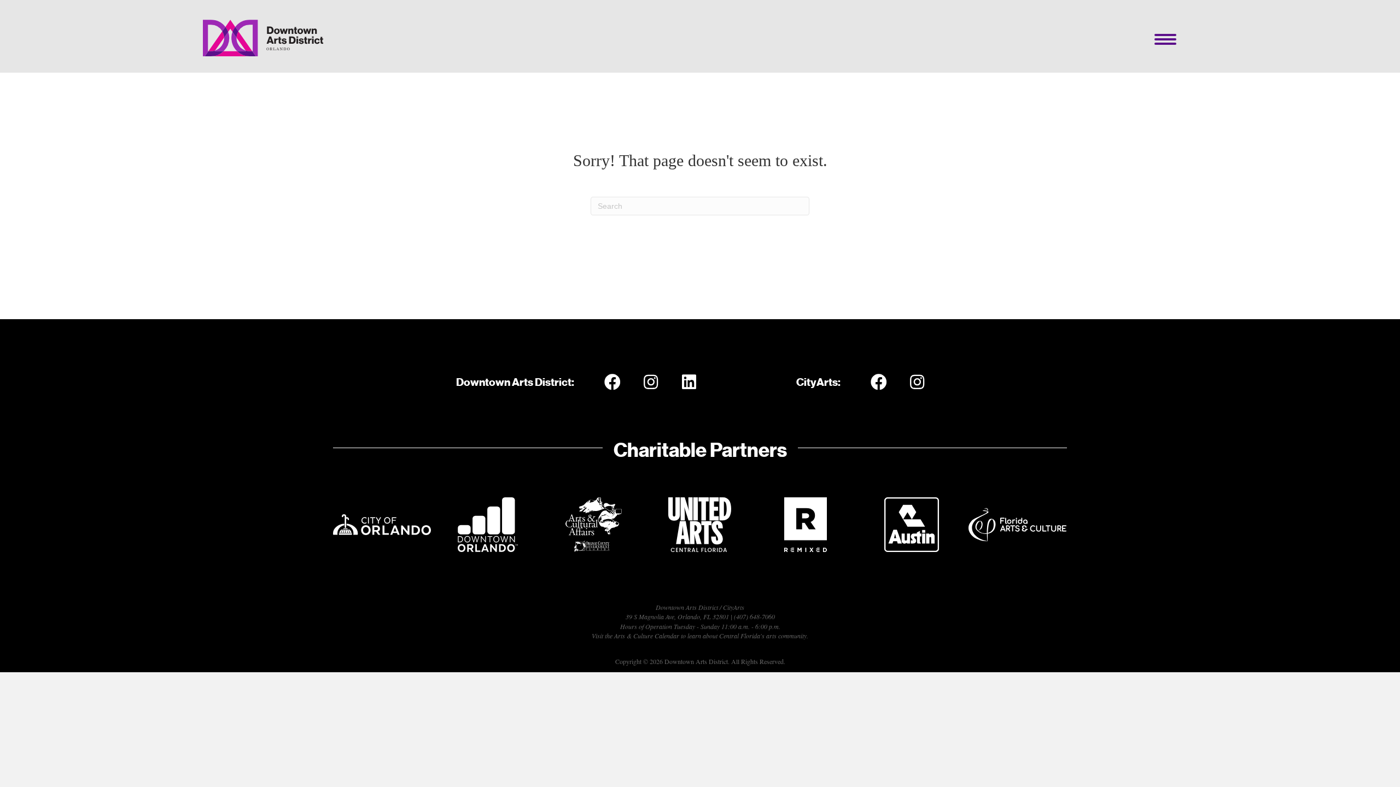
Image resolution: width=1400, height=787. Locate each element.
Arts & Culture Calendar (646, 635)
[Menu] (1165, 39)
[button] (612, 382)
